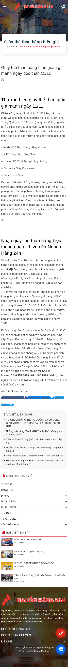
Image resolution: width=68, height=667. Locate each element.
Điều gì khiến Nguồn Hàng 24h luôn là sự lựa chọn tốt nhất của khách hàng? (34, 462)
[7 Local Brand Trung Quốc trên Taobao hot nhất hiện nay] (7, 578)
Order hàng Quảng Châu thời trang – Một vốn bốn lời (34, 455)
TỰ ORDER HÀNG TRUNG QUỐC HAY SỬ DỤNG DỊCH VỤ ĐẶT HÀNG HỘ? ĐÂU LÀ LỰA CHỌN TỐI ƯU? (33, 423)
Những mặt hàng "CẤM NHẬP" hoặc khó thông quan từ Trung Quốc (34, 433)
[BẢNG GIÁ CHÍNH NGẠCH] (7, 542)
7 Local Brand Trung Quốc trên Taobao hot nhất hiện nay (34, 441)
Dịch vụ (5, 495)
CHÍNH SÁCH (8, 507)
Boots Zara (16, 175)
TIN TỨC (6, 513)
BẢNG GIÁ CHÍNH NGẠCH (27, 539)
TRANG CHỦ (8, 484)
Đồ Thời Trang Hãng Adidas (29, 147)
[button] (14, 397)
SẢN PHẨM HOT (10, 524)
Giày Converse (25, 168)
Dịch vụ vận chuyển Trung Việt (29, 551)
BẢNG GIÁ (7, 490)
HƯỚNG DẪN (8, 501)
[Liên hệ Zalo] (60, 649)
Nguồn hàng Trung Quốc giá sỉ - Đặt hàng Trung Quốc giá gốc (35, 449)
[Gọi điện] (60, 633)
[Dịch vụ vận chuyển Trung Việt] (7, 554)
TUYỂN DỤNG (9, 518)
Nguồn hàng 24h (16, 348)
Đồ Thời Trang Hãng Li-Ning (30, 161)
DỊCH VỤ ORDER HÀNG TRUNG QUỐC (34, 563)
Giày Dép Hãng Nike (23, 154)
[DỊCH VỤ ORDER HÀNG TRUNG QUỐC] (7, 566)
